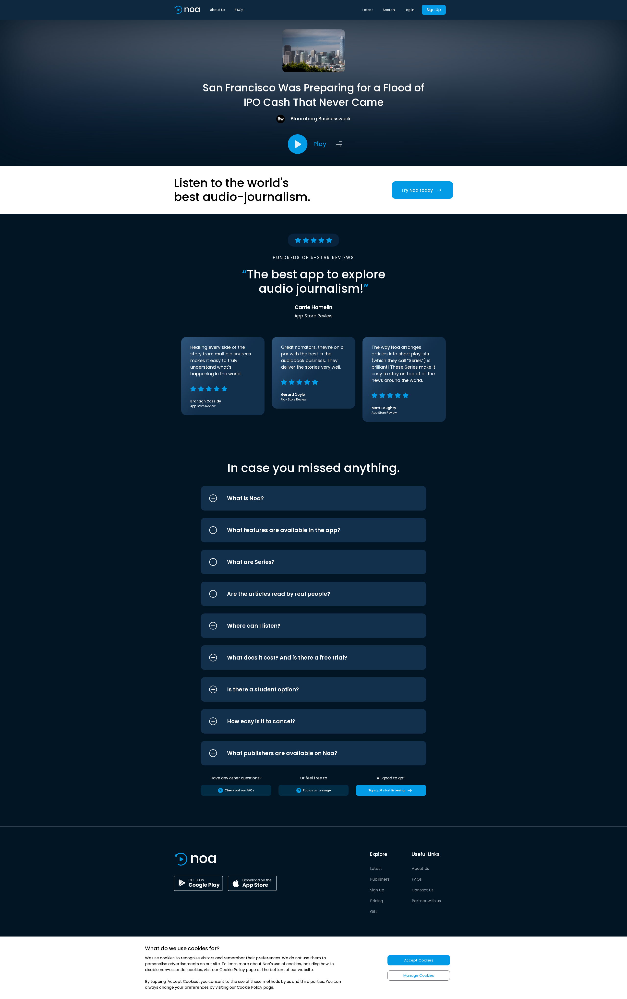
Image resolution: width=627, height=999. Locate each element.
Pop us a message (317, 790)
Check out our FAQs (239, 790)
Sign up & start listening (386, 790)
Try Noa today (417, 190)
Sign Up (434, 9)
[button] (304, 498)
